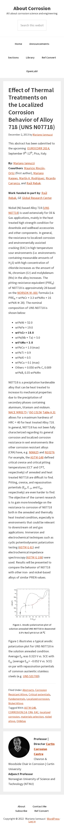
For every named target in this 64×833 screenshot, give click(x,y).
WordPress (53, 818)
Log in (32, 821)
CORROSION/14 (17, 712)
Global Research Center (37, 198)
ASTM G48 (37, 457)
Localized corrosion (37, 699)
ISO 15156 (35, 412)
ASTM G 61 (26, 547)
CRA (30, 712)
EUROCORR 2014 (38, 148)
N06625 (34, 452)
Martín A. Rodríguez (31, 178)
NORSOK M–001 (27, 293)
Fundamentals (16, 699)
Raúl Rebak (33, 183)
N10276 (49, 452)
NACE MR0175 (17, 412)
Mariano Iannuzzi (24, 163)
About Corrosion (32, 8)
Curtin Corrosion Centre (44, 749)
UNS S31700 (30, 676)
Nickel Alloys (15, 703)
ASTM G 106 (34, 557)
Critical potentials (39, 694)
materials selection (32, 716)
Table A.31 (49, 412)
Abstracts (28, 690)
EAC (36, 712)
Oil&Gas (21, 721)
